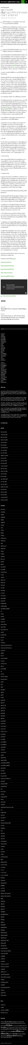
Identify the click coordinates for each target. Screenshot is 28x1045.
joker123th (3, 627)
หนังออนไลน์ (3, 945)
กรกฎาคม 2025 (4, 466)
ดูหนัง (2, 859)
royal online (3, 752)
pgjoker (2, 692)
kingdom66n (3, 634)
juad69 (2, 632)
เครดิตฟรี (3, 969)
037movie (3, 509)
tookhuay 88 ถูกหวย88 (6, 823)
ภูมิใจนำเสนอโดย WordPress (6, 1043)
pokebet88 (3, 721)
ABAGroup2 (3, 546)
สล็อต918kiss (20, 1033)
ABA (2, 543)
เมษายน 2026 (4, 442)
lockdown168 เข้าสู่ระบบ (6, 645)
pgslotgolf (3, 715)
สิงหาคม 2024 (4, 494)
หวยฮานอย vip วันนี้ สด (6, 951)
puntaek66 (3, 366)
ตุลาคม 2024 (3, 489)
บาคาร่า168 (3, 872)
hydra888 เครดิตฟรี (5, 608)
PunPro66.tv (3, 726)
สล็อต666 (3, 906)
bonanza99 (3, 566)
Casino (2, 574)
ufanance (3, 838)
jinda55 (2, 616)
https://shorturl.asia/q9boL (9, 295)
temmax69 (3, 360)
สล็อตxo (2, 922)
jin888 (2, 345)
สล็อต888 (3, 911)
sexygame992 (4, 786)
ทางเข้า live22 (4, 864)
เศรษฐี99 (6, 109)
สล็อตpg (2, 919)
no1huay (3, 661)
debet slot (3, 580)
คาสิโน (2, 854)
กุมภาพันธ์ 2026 (4, 447)
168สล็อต (3, 517)
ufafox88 (3, 836)
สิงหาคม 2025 (4, 463)
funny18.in (3, 595)
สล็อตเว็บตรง (4, 937)
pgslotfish (3, 713)
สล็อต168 (3, 901)
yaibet (2, 849)
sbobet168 (3, 768)
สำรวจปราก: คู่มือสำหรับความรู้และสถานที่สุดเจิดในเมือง (11, 2)
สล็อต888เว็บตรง (4, 914)
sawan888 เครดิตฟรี (5, 762)
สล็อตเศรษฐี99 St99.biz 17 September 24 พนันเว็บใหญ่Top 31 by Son (13, 309)
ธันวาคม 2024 (4, 484)
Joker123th (23, 1023)
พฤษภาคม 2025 (4, 471)
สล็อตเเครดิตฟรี (3, 1037)
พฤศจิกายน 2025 (4, 455)
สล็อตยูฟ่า (3, 930)
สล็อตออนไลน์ (4, 932)
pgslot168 (3, 700)
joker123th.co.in (4, 629)
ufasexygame (3, 841)
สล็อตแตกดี (3, 943)
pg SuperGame (4, 679)
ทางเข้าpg (3, 867)
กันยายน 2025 (4, 460)
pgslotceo (3, 710)
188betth (3, 334)
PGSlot (2, 697)
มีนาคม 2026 (3, 445)
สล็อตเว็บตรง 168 (4, 940)
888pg (2, 533)
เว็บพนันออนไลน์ (4, 982)
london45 (3, 650)
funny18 (2, 593)
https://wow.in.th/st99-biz (7, 269)
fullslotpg (3, 378)
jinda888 (3, 619)
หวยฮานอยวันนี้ (4, 953)
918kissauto (3, 373)
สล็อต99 (2, 917)
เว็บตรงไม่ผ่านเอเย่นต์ (5, 7)
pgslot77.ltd (3, 705)
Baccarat (3, 559)
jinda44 (2, 343)
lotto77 (2, 655)
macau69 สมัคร (4, 658)
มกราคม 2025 (4, 481)
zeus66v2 (3, 851)
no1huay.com (4, 663)
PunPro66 (3, 723)
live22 (2, 640)
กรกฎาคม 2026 (4, 434)
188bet (2, 519)
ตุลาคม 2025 (3, 458)
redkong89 (3, 747)
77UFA (2, 530)
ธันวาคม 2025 (4, 452)
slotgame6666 (4, 796)
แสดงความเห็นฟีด (5, 1010)
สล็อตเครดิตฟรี (4, 935)
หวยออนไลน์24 (4, 948)
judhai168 (3, 348)
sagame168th (4, 371)
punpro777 (3, 364)
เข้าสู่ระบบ (3, 1004)
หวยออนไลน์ (3, 382)
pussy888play (4, 365)
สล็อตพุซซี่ (3, 924)
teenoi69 (3, 815)
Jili (1, 611)
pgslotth (2, 349)
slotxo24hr (3, 356)
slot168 (2, 794)
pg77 (2, 684)
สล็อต (2, 898)
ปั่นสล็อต (3, 877)
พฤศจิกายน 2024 (4, 486)
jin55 (2, 344)
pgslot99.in (3, 708)
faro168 (2, 587)
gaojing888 (3, 339)
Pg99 (2, 687)
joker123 (3, 347)
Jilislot (2, 614)
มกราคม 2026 (4, 450)
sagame (2, 755)
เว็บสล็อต (3, 984)
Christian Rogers (12, 18)
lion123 (2, 637)
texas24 (2, 820)
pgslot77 (3, 368)
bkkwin (2, 564)
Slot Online (3, 791)
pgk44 (2, 695)
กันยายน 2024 (4, 492)
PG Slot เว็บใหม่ (4, 676)
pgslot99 (3, 351)
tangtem (2, 358)
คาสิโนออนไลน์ (4, 856)
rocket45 (3, 749)
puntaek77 (3, 736)
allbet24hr (3, 336)
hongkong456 (4, 606)
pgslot (2, 352)
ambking (3, 556)
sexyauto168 (3, 354)
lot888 (2, 653)
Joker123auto (4, 377)
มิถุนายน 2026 (4, 437)
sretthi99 (3, 804)
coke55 (2, 577)
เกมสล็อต (3, 961)
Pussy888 (3, 739)
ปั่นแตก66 (3, 880)
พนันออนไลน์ (4, 883)
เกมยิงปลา (3, 958)
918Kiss (2, 535)
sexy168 (2, 770)
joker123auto (4, 624)
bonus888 (3, 337)
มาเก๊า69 (3, 888)
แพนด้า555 (3, 992)
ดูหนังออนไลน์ (4, 862)
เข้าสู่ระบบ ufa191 (5, 964)
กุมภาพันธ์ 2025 (4, 479)
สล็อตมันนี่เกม (4, 927)
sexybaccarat (4, 369)
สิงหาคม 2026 (4, 432)
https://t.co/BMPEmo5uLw (7, 276)
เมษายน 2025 (4, 473)
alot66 (2, 551)
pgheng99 (3, 374)
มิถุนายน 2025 (4, 468)
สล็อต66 (2, 904)
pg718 (2, 681)
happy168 (3, 340)
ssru (2, 809)
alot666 (2, 362)
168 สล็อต (3, 512)
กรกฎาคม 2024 (4, 497)
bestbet (2, 561)
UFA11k (2, 825)
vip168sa (3, 846)
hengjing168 (3, 341)
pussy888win (4, 379)
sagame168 (3, 757)
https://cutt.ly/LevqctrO (6, 272)
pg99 (5, 1025)
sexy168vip (3, 370)
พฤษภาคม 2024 (4, 500)
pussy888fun (3, 353)
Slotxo (2, 799)
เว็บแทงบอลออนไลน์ (5, 987)
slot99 (13, 65)
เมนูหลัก (26, 1)
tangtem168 (3, 812)
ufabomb (3, 833)
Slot (1, 789)
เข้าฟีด (2, 1007)
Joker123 (3, 621)
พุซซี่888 (3, 885)
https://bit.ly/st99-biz (6, 262)
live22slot (3, 375)
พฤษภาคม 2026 (4, 439)
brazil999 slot (4, 572)
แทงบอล (2, 990)
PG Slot (2, 674)
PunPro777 (24, 1025)
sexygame (3, 781)
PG (1, 671)
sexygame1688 (4, 783)
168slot (2, 514)
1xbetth (2, 335)
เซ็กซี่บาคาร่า (4, 971)
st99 (2, 357)
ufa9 (2, 830)
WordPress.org (4, 1012)
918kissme (3, 540)
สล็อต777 (3, 909)
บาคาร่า (2, 870)
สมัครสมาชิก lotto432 (5, 893)
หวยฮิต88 (3, 956)
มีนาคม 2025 (3, 476)
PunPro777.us (4, 731)
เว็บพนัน (2, 979)
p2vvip (2, 666)
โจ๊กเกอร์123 (3, 995)
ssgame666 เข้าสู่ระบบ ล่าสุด (7, 807)
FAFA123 (3, 585)
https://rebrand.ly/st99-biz (7, 265)
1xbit (2, 527)
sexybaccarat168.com (5, 778)
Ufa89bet (3, 828)
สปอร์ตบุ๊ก (3, 890)
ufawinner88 (3, 843)
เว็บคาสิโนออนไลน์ (5, 974)
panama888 (3, 668)
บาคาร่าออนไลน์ (4, 875)
